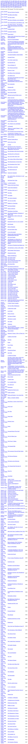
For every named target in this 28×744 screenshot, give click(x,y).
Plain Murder (10, 614)
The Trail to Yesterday (12, 198)
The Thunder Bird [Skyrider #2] (14, 466)
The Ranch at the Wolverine (13, 461)
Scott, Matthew (4, 134)
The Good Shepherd (12, 652)
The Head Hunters (11, 519)
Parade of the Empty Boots (13, 185)
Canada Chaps (11, 379)
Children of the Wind (12, 336)
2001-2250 (10, 2)
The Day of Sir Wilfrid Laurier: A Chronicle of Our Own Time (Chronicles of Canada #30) (16, 512)
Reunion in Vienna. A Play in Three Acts (16, 333)
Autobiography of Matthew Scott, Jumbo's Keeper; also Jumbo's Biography (16, 134)
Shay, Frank (3, 271)
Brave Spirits (10, 376)
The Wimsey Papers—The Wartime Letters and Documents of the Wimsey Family (15, 26)
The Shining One (11, 75)
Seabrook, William (3, 144)
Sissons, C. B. (4, 490)
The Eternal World (11, 723)
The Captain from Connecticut (14, 641)
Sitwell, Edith (3, 491)
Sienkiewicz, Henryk (3, 348)
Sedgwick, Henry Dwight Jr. (4, 173)
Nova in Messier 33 (12, 65)
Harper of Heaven (11, 208)
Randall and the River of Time (14, 618)
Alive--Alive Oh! (11, 497)
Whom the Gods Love (12, 298)
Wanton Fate (10, 694)
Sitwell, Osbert (4, 497)
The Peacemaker (11, 675)
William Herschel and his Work (14, 374)
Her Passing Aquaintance (13, 287)
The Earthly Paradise (12, 645)
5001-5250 (14, 4)
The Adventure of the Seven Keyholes (15, 151)
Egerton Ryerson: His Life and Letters (15, 490)
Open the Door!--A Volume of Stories (15, 500)
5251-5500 (19, 4)
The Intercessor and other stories (14, 480)
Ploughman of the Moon (13, 211)
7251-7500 (5, 7)
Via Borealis (10, 126)
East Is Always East (12, 142)
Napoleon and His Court (13, 603)
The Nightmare (11, 671)
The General (10, 648)
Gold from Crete (11, 561)
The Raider (10, 195)
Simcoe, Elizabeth (3, 361)
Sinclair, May (3, 479)
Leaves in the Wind (12, 288)
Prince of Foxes (11, 313)
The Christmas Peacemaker (13, 291)
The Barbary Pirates (12, 637)
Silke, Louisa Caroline (3, 353)
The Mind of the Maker (12, 14)
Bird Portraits (10, 224)
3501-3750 (12, 3)
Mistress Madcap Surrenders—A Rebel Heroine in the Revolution (16, 328)
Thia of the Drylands (12, 92)
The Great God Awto (12, 726)
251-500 (5, 1)
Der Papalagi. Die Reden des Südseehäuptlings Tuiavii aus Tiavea (15, 81)
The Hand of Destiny (12, 660)
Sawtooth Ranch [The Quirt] (13, 431)
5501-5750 (24, 4)
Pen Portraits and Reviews (13, 266)
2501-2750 (19, 2)
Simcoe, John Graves (3, 367)
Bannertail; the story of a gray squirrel (15, 221)
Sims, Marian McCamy (3, 398)
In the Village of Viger (12, 121)
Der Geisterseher (11, 84)
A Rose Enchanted (11, 275)
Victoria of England (12, 496)
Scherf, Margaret (2, 78)
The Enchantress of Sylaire (13, 718)
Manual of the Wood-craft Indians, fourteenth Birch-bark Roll (15, 235)
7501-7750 (10, 7)
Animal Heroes (11, 219)
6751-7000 (22, 5)
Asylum (9, 144)
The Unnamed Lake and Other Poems (15, 131)
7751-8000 (14, 7)
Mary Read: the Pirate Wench (14, 271)
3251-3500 (7, 3)
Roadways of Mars (11, 89)
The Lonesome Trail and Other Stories (15, 451)
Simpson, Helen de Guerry (4, 387)
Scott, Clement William (4, 95)
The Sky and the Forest (12, 683)
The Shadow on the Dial (13, 167)
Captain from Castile (12, 308)
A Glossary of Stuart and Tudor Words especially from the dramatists (16, 504)
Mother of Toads (11, 705)
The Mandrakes (11, 739)
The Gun (9, 656)
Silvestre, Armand (2, 355)
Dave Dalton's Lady (12, 284)
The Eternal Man (11, 264)
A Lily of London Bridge (13, 272)
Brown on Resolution (12, 546)
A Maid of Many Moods (13, 274)
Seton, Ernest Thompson (3, 219)
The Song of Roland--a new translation (16, 20)
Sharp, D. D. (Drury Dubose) (4, 264)
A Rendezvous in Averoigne (13, 700)
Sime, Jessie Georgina (3, 377)
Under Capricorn (11, 392)
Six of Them (10, 345)
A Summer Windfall (12, 277)
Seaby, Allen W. (4, 146)
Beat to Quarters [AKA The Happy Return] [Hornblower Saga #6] (15, 543)
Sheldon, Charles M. (3, 303)
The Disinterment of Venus (13, 715)
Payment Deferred (11, 611)
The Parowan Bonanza (12, 456)
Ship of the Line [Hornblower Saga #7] (16, 626)
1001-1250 (17, 1)
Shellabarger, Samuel (3, 308)
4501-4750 (5, 4)
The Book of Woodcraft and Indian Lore (16, 245)
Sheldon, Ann (3, 300)
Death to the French (12, 554)
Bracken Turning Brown (13, 139)
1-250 (2, 1)
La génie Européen (11, 183)
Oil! (8, 485)
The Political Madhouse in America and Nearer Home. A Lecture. (16, 269)
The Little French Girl (12, 169)
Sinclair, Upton (4, 483)
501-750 (8, 1)
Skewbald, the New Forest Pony (14, 146)
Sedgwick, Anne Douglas (4, 169)
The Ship (9, 679)
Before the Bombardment (13, 498)
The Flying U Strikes (12, 441)
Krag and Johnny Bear (12, 229)
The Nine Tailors (11, 17)
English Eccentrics (11, 491)
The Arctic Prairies (11, 237)
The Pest (9, 339)
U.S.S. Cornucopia (11, 686)
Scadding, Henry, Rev (3, 37)
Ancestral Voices (11, 57)
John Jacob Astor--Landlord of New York (16, 531)
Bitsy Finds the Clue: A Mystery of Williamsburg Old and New (15, 149)
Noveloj (9, 347)
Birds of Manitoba (11, 226)
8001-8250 (19, 7)
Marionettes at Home (12, 595)
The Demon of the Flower (13, 710)
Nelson (9, 607)
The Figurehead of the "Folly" (14, 164)
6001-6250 (7, 5)
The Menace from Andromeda (14, 73)
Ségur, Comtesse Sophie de (3, 180)
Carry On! (10, 282)
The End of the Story (12, 721)
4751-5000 (10, 4)
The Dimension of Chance (13, 713)
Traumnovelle (10, 87)
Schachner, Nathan (3, 52)
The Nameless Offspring (13, 742)
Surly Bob (10, 352)
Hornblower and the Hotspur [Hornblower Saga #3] (14, 577)
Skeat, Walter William (3, 504)
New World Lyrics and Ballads (14, 123)
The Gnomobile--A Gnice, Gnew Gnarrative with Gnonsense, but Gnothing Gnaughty (14, 487)
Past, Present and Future (13, 67)
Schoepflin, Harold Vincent (4, 90)
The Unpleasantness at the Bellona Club (16, 22)
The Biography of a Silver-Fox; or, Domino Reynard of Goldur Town (15, 240)
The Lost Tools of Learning (13, 12)
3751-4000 (17, 3)
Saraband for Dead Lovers (13, 389)
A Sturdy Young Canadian (13, 303)
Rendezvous (10, 622)
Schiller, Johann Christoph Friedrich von (4, 84)
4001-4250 (22, 3)
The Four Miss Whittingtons (13, 305)
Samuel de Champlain (12, 172)
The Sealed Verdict (11, 257)
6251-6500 (12, 5)
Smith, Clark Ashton (3, 697)
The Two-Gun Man (12, 200)
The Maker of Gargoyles (13, 736)
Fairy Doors (10, 285)
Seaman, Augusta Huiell (4, 149)
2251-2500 (14, 2)
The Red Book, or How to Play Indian (16, 247)
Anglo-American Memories (13, 521)
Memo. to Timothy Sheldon (13, 397)
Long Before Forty (11, 588)
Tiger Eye (10, 471)
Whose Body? (11, 34)
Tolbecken (10, 324)
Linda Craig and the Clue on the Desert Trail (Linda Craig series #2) (16, 300)
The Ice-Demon (11, 731)
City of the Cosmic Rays (13, 59)
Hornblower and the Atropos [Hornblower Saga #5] (13, 569)
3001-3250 (3, 3)
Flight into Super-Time (12, 702)
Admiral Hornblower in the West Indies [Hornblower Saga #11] (16, 539)
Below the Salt (11, 278)
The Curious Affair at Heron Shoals (15, 159)
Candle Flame (10, 281)
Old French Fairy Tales (12, 180)
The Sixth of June (11, 259)
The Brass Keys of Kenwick (13, 153)
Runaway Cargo (11, 70)
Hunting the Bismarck (12, 580)
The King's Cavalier (12, 318)
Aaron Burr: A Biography (13, 52)
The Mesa (10, 192)
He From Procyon (11, 62)
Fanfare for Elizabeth (12, 493)
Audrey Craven (11, 479)
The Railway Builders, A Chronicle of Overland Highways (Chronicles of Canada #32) (15, 516)
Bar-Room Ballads (11, 205)
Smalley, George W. (3, 522)
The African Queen (12, 633)
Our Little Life (11, 384)
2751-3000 (24, 2)
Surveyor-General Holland (13, 39)
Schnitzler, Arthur (3, 87)
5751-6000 (3, 5)
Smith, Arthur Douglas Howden (3, 527)
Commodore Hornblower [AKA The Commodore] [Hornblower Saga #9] (15, 550)
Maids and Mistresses (12, 255)
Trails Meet (10, 476)
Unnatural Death (11, 29)
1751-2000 (5, 2)
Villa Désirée (10, 482)
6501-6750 (17, 5)
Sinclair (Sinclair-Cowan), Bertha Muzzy (4, 401)
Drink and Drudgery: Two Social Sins (15, 395)
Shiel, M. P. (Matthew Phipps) (3, 336)
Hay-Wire (10, 411)
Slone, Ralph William (3, 519)
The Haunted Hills (11, 446)
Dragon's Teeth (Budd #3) (13, 483)
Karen (9, 342)
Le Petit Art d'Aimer (12, 355)
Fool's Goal (10, 406)
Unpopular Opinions (12, 31)
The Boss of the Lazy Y (13, 190)
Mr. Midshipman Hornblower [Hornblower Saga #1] (14, 599)
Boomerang (10, 387)
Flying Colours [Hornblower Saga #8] (15, 557)
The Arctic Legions (12, 524)
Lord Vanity (10, 311)
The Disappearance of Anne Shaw (15, 161)
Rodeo (9, 426)
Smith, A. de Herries (3, 524)
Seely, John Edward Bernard (3, 176)
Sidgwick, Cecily (3, 342)
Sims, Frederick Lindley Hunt (4, 395)
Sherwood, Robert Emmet (4, 331)
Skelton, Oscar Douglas (4, 506)
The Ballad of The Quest (13, 289)
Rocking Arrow (11, 421)
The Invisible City (11, 734)
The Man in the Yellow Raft (13, 664)
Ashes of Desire (11, 136)
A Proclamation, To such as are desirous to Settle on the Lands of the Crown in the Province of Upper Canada (16, 367)
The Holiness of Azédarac (13, 729)
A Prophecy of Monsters (13, 697)
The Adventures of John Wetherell (15, 630)
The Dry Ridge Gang (12, 436)
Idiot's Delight (10, 330)
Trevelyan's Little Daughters (13, 297)
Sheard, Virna (3, 272)
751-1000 (13, 1)
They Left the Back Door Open (14, 260)
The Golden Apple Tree (12, 292)
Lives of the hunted (12, 232)
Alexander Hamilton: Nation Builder (15, 54)
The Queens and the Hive (13, 494)
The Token (10, 321)
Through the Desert (12, 350)
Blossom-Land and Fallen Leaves (14, 95)
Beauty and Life (11, 97)
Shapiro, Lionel (4, 257)
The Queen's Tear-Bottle (13, 295)
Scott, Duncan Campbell (4, 98)
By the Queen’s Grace (12, 279)
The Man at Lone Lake (12, 294)
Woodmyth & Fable (12, 253)
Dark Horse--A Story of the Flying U (15, 401)
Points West (10, 416)
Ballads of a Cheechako (12, 203)
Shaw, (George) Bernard (4, 266)
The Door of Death (12, 316)
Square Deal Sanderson (12, 187)
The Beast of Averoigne (12, 708)
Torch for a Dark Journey (13, 262)
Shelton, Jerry (3, 326)
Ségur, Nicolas (4, 183)
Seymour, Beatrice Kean (4, 255)
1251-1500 (22, 1)
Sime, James (3, 374)
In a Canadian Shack (12, 382)
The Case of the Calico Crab (13, 156)
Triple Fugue (10, 501)
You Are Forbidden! (12, 326)
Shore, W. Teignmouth (3, 340)
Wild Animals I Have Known (14, 250)
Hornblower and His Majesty (14, 565)
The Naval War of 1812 (12, 667)
